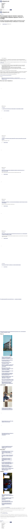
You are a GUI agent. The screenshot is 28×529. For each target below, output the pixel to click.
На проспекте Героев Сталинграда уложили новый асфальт (11, 264)
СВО (2, 5)
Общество (3, 107)
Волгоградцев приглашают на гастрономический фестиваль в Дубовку (7, 504)
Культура (3, 7)
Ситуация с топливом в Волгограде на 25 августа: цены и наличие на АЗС (7, 456)
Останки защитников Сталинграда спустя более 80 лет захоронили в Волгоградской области (7, 374)
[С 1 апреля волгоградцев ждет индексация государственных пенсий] (14, 93)
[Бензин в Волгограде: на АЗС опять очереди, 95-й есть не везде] (7, 415)
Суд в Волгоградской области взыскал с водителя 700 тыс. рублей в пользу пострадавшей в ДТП (7, 463)
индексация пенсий (5, 75)
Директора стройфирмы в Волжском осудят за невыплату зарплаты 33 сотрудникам (7, 365)
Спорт (2, 6)
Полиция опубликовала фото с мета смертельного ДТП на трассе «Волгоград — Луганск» (7, 377)
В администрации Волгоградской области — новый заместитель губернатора (7, 447)
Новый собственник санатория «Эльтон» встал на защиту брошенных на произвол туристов (7, 358)
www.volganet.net (7, 507)
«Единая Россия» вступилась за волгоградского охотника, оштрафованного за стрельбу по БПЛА (7, 459)
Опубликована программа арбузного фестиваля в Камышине (7, 501)
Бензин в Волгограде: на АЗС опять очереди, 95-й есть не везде (7, 421)
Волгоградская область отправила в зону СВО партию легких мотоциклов (7, 434)
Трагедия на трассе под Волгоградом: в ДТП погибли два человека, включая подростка (7, 466)
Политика (3, 4)
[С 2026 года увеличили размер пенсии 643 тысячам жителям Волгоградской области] (14, 123)
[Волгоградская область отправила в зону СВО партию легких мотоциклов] (7, 427)
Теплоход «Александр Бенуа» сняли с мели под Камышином (7, 371)
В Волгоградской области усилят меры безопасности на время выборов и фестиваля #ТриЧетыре (7, 382)
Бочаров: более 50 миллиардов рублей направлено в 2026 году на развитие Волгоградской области (7, 409)
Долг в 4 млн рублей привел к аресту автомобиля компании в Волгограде (8, 380)
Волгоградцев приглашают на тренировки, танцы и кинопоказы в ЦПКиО (7, 495)
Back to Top (1, 520)
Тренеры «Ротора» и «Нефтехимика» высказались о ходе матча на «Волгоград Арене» (8, 469)
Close (1, 521)
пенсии (10, 75)
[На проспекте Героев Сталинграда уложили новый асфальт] (14, 251)
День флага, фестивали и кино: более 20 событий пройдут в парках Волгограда (8, 498)
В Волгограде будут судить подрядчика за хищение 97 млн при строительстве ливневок (7, 368)
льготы (9, 75)
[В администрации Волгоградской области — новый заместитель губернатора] (7, 440)
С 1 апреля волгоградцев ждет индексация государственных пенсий (12, 108)
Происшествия (3, 3)
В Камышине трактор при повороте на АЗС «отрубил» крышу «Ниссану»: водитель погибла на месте (7, 452)
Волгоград (1, 75)
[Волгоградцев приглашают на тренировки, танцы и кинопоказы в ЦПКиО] (7, 483)
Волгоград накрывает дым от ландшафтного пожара (6, 363)
